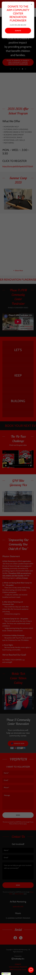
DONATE (18, 31)
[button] (31, 970)
